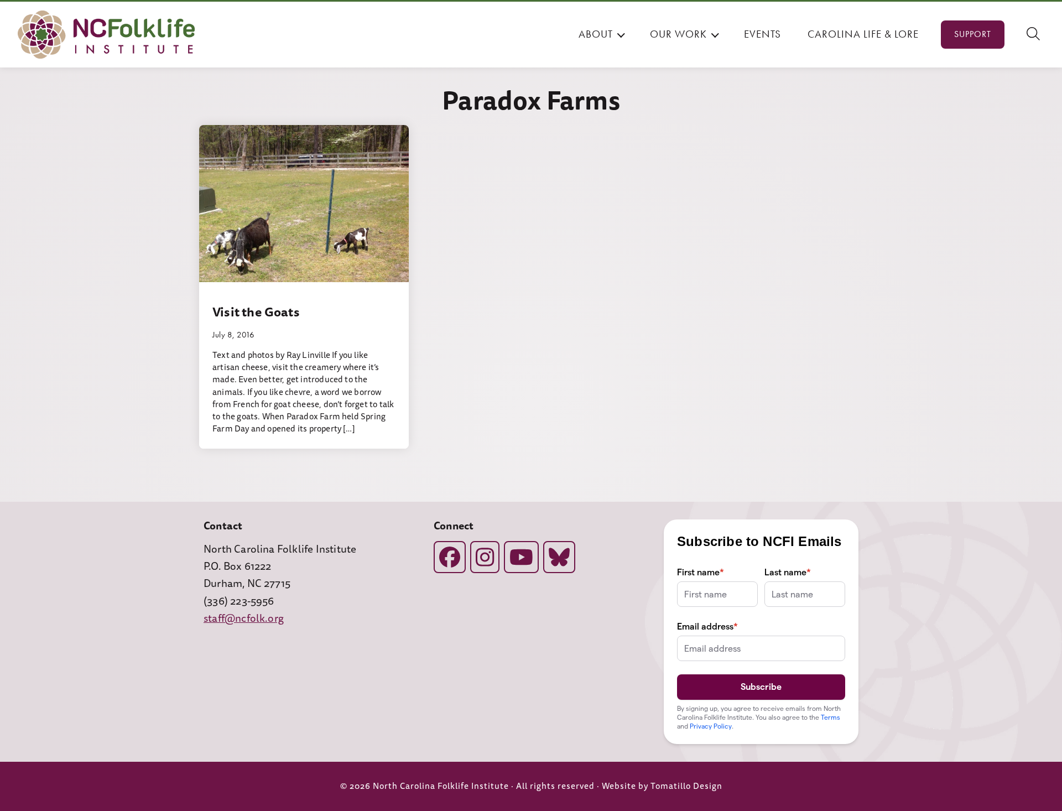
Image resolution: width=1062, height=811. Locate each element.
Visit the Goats (256, 312)
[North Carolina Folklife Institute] (106, 35)
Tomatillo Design (686, 786)
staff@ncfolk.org (244, 618)
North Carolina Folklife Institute (441, 786)
